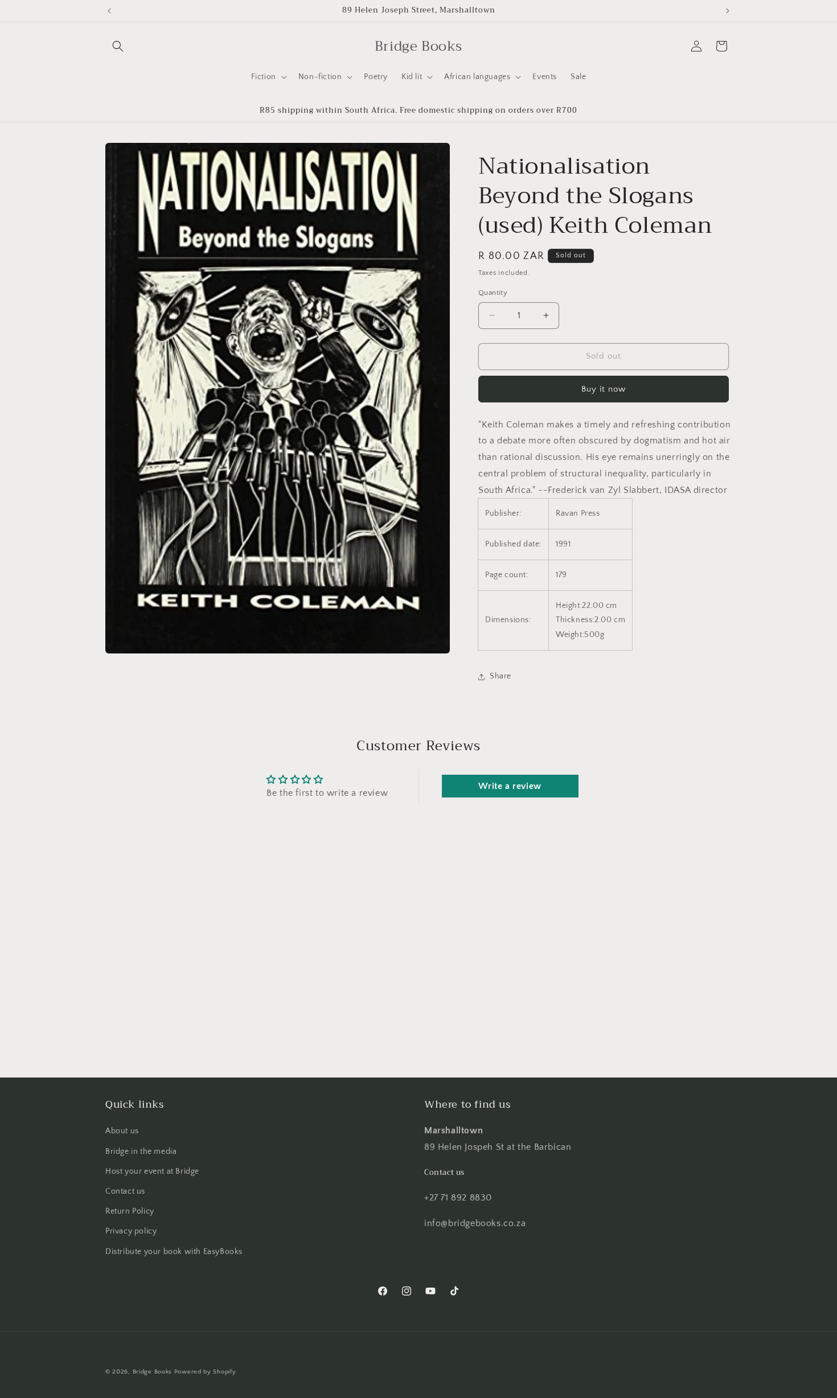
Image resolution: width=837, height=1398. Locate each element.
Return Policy (129, 1211)
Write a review (509, 786)
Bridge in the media (141, 1151)
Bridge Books (152, 1371)
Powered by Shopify (205, 1371)
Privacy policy (131, 1231)
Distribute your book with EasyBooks (174, 1251)
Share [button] (500, 676)
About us (122, 1131)
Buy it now (603, 389)
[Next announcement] (727, 11)
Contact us (125, 1191)
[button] (117, 46)
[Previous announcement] (109, 11)
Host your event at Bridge (152, 1171)
